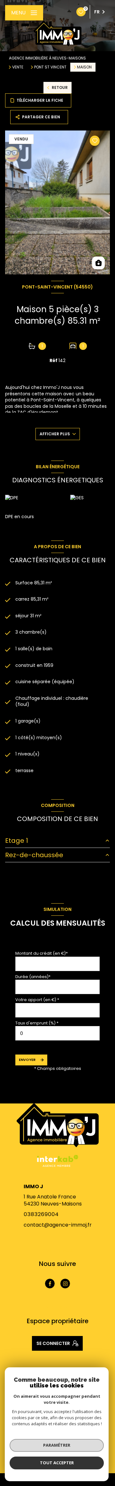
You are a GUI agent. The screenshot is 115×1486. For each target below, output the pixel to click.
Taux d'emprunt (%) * (36, 1023)
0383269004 (41, 1214)
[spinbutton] (57, 1033)
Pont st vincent (50, 67)
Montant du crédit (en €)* (41, 953)
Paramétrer (56, 1445)
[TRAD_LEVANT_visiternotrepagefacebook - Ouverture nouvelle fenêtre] (50, 1283)
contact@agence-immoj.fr (58, 1225)
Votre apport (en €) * (37, 999)
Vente (17, 67)
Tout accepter (57, 1463)
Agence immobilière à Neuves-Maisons (47, 58)
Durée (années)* (32, 976)
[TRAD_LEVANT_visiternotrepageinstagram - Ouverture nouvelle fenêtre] (65, 1283)
